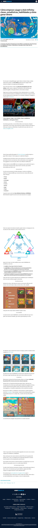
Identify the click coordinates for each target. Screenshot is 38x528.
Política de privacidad (21, 506)
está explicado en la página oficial (18, 473)
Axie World (11, 352)
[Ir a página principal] (7, 1)
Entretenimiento (15, 499)
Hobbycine (9, 499)
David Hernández (4, 40)
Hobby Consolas (27, 517)
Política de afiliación (15, 508)
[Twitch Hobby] (16, 494)
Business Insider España (11, 517)
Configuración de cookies (19, 509)
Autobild (4, 517)
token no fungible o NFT (8, 128)
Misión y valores (24, 508)
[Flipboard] (23, 494)
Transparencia (7, 508)
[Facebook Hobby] (13, 494)
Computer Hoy (20, 517)
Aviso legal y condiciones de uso (10, 506)
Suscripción (30, 508)
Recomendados (22, 499)
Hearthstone (11, 96)
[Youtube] (25, 494)
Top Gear (33, 517)
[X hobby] (14, 494)
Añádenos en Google (30, 39)
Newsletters (16, 500)
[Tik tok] (18, 494)
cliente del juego (21, 154)
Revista (33, 499)
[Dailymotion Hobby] (21, 494)
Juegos (1, 39)
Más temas (22, 500)
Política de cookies (29, 506)
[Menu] (1, 1)
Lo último (28, 499)
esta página (9, 392)
